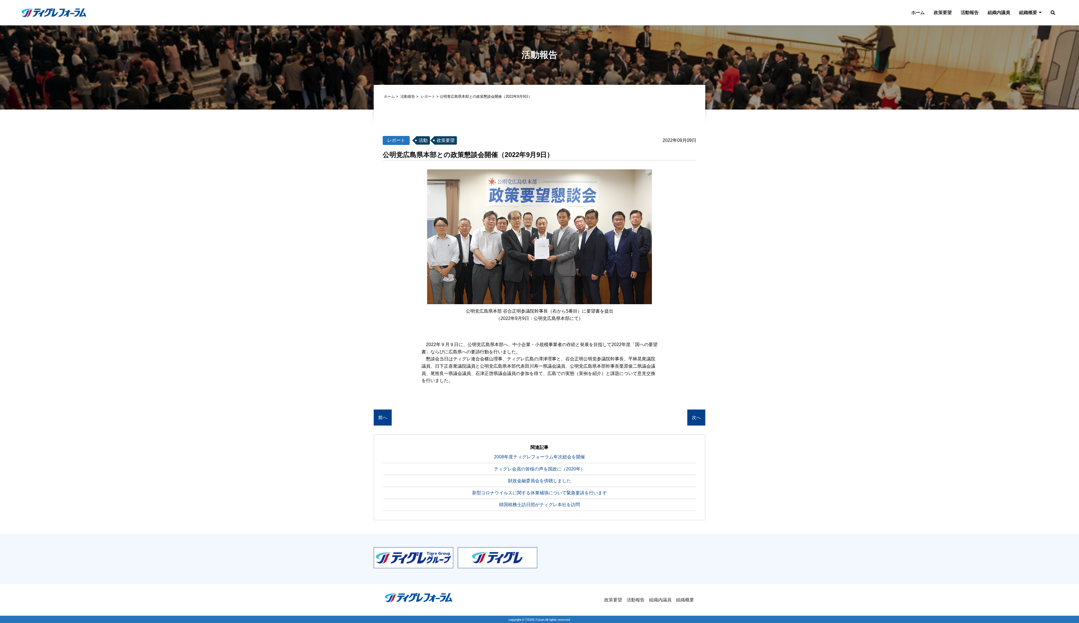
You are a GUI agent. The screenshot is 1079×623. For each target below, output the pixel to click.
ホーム (918, 12)
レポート (428, 96)
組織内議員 (999, 12)
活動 (423, 140)
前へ (382, 417)
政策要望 (943, 12)
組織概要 (1028, 12)
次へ (696, 417)
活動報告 (970, 12)
